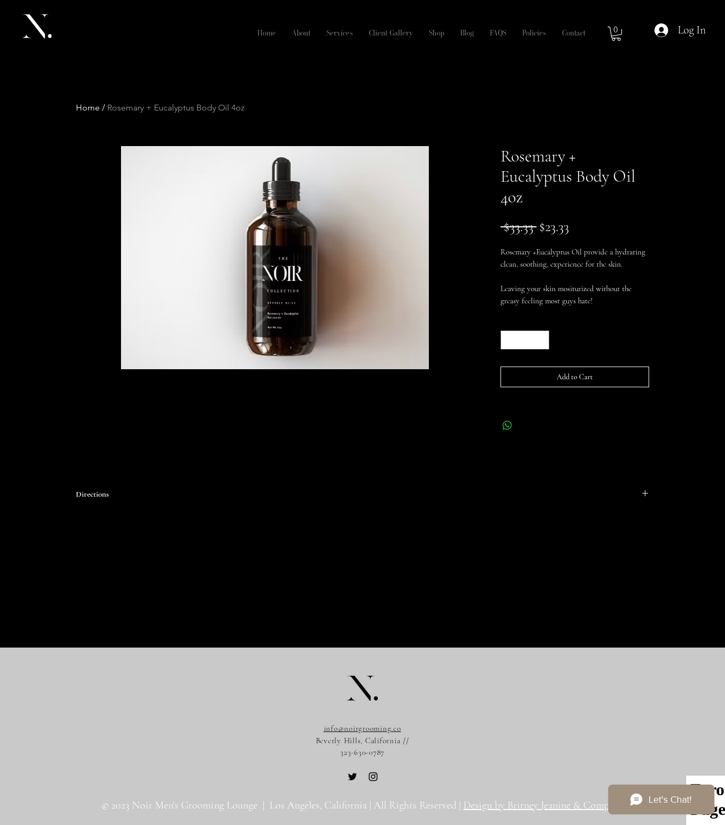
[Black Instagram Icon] (373, 777)
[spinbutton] (525, 340)
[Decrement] (508, 340)
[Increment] (542, 340)
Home (88, 108)
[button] (301, 33)
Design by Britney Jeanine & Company (543, 805)
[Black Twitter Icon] (352, 777)
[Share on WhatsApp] (507, 425)
